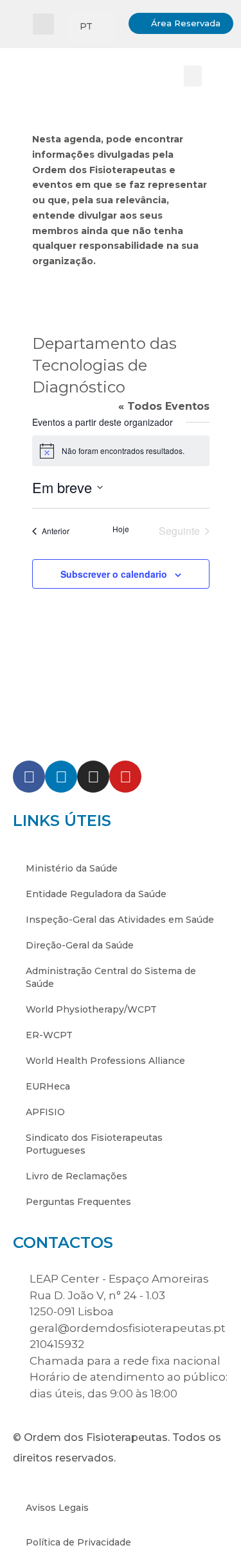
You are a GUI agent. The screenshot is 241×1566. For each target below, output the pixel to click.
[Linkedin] (61, 777)
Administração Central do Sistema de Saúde (111, 977)
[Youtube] (125, 777)
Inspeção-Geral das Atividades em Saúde (120, 919)
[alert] (121, 450)
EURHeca (48, 1086)
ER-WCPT (49, 1035)
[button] (43, 24)
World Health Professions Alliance (105, 1060)
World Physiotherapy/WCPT (91, 1009)
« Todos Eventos (164, 406)
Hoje (120, 529)
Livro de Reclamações (76, 1176)
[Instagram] (93, 777)
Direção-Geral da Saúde (80, 945)
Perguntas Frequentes (78, 1202)
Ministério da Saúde (72, 868)
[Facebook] (29, 777)
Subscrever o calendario (113, 574)
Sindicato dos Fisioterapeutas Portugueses (94, 1144)
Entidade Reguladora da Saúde (96, 894)
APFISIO (45, 1112)
